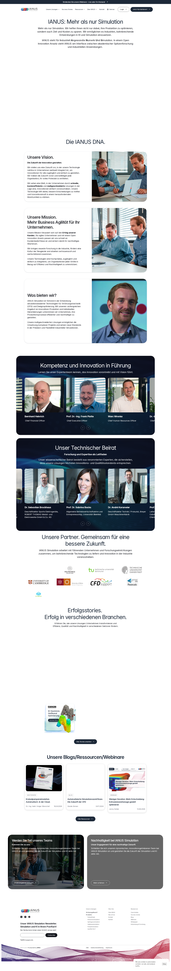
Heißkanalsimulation (93, 924)
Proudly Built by (34, 947)
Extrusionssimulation (94, 919)
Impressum (109, 947)
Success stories (135, 915)
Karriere (110, 919)
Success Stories (67, 9)
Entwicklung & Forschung (138, 924)
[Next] (88, 428)
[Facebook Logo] (29, 917)
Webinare (133, 919)
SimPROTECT (92, 929)
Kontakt (101, 9)
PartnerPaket (91, 917)
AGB (87, 947)
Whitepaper (134, 922)
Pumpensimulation (93, 926)
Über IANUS (111, 912)
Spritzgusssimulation (94, 922)
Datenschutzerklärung (97, 947)
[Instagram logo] (25, 917)
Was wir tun (111, 915)
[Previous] (83, 428)
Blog (132, 917)
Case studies (134, 912)
